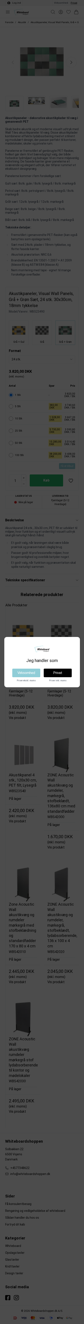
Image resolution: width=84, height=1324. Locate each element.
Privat (57, 673)
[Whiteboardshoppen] (42, 649)
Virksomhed (26, 673)
